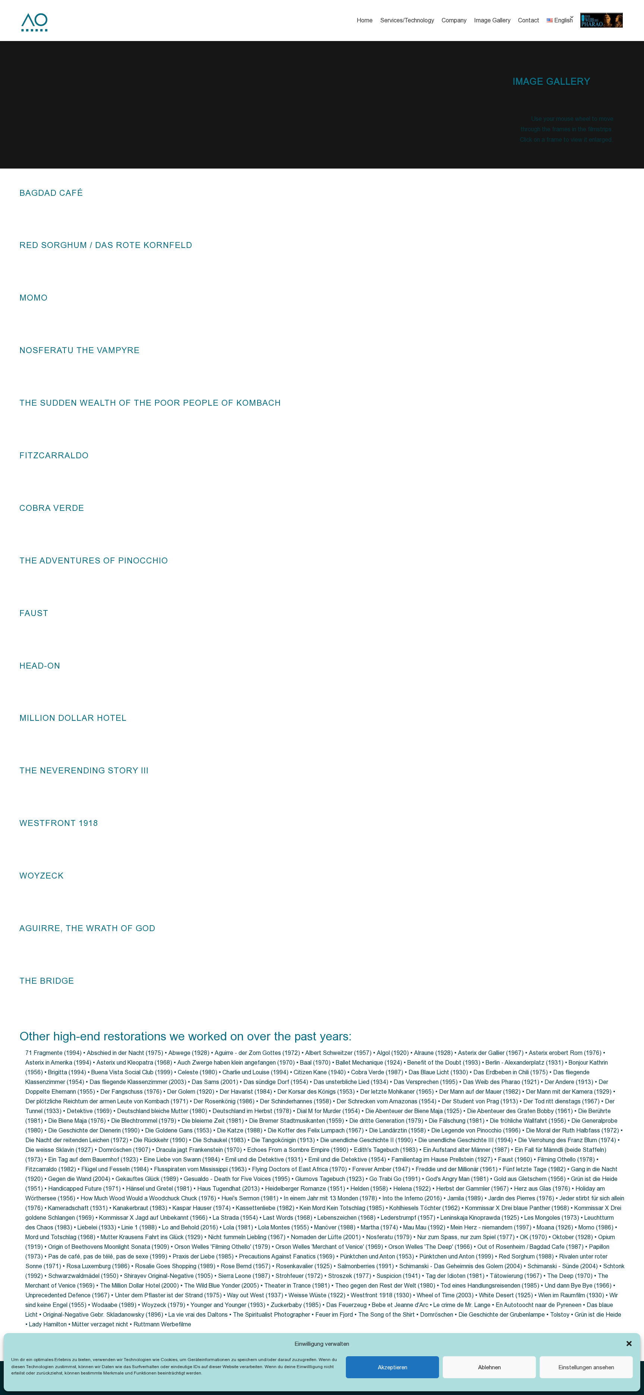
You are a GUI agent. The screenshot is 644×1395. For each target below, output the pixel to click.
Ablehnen (489, 1367)
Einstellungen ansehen (586, 1367)
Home (365, 20)
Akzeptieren (392, 1367)
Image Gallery (492, 20)
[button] (629, 1343)
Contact (528, 20)
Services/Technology (407, 20)
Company (454, 20)
